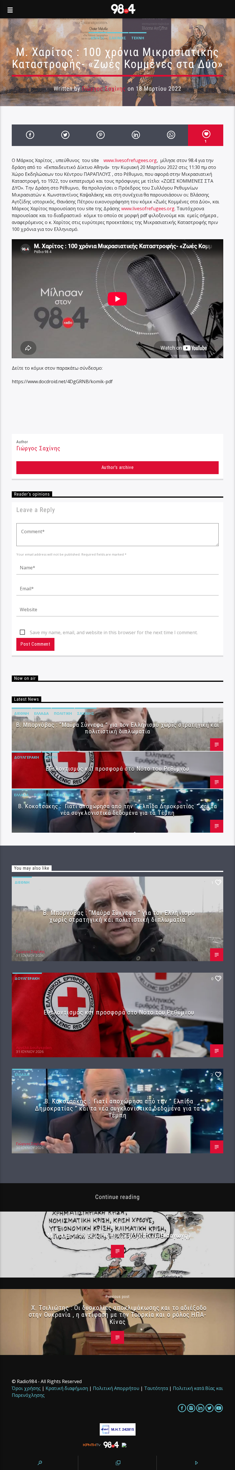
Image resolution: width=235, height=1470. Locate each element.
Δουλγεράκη (26, 757)
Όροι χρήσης (26, 1388)
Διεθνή (21, 713)
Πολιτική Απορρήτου (116, 1388)
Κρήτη (97, 37)
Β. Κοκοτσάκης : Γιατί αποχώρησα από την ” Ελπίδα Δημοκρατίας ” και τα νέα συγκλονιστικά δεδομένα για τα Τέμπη (117, 809)
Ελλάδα (41, 713)
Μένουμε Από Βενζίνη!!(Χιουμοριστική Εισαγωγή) (118, 1235)
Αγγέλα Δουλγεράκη (34, 1047)
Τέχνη (137, 37)
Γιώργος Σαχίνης (104, 88)
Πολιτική (63, 713)
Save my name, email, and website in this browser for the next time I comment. (114, 632)
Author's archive (117, 467)
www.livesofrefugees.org (130, 160)
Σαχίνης (117, 37)
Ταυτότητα (156, 1388)
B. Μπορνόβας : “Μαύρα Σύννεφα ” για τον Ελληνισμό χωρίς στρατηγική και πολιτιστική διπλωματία (117, 728)
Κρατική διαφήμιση (67, 1388)
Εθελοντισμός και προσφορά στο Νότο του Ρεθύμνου (118, 768)
